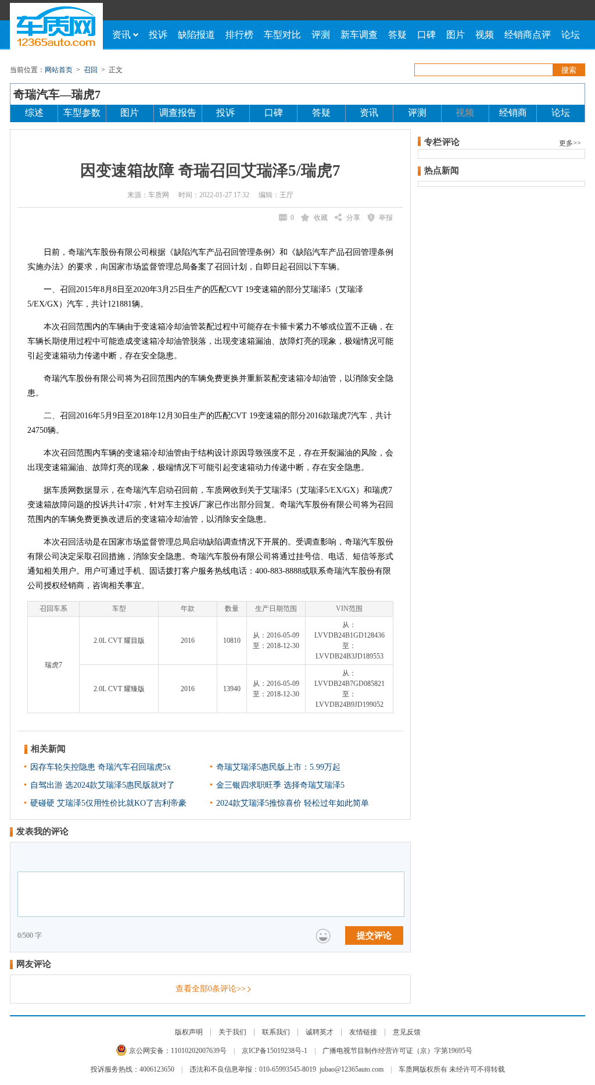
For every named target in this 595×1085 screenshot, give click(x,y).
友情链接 (363, 1032)
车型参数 (82, 113)
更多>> (570, 143)
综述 (34, 113)
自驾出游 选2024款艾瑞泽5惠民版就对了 (102, 785)
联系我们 (276, 1032)
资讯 (121, 35)
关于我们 (232, 1032)
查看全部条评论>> (210, 988)
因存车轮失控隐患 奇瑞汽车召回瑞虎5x (100, 767)
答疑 (397, 35)
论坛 (570, 35)
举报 (386, 218)
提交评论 (374, 935)
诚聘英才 (320, 1032)
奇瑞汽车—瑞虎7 (57, 94)
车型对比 (282, 35)
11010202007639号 (199, 1051)
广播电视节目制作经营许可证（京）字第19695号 (397, 1051)
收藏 (321, 218)
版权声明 (189, 1032)
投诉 (158, 35)
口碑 (426, 35)
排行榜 (239, 35)
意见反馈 (407, 1032)
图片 (455, 35)
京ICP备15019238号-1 (274, 1051)
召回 (91, 70)
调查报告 (177, 113)
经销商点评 (527, 35)
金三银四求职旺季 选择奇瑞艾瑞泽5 (280, 785)
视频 (484, 35)
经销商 (513, 113)
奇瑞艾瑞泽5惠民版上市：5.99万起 (278, 767)
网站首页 (59, 70)
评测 (320, 35)
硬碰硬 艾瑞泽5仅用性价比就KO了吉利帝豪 (108, 803)
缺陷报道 (196, 35)
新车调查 (359, 35)
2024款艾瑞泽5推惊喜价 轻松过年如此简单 (292, 803)
